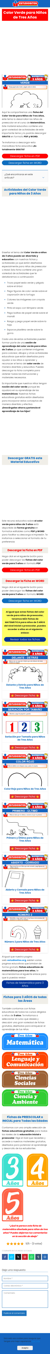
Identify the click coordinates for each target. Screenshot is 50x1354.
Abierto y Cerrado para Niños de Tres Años (25, 891)
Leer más (36, 1341)
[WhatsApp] (31, 1257)
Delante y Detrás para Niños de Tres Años (25, 686)
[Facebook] (5, 1257)
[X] (18, 1257)
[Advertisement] (25, 47)
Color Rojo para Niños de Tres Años (25, 789)
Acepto (25, 1348)
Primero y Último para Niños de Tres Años (25, 839)
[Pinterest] (25, 1257)
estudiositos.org (16, 960)
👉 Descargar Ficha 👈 (25, 695)
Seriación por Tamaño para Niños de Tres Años (25, 738)
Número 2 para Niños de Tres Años (25, 941)
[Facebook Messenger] (11, 1257)
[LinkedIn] (45, 1257)
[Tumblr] (38, 1257)
